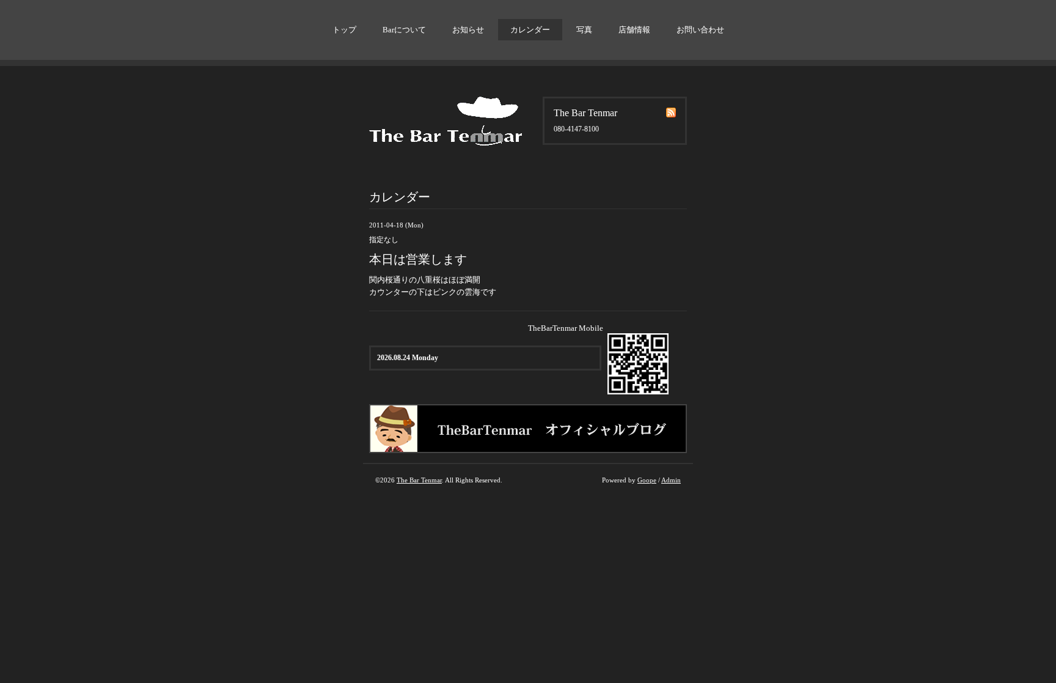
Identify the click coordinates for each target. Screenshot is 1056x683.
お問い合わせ (700, 29)
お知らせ (468, 29)
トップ (344, 29)
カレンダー (530, 29)
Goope (646, 480)
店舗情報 (634, 29)
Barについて (404, 29)
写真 (584, 29)
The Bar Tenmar (419, 480)
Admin (671, 480)
